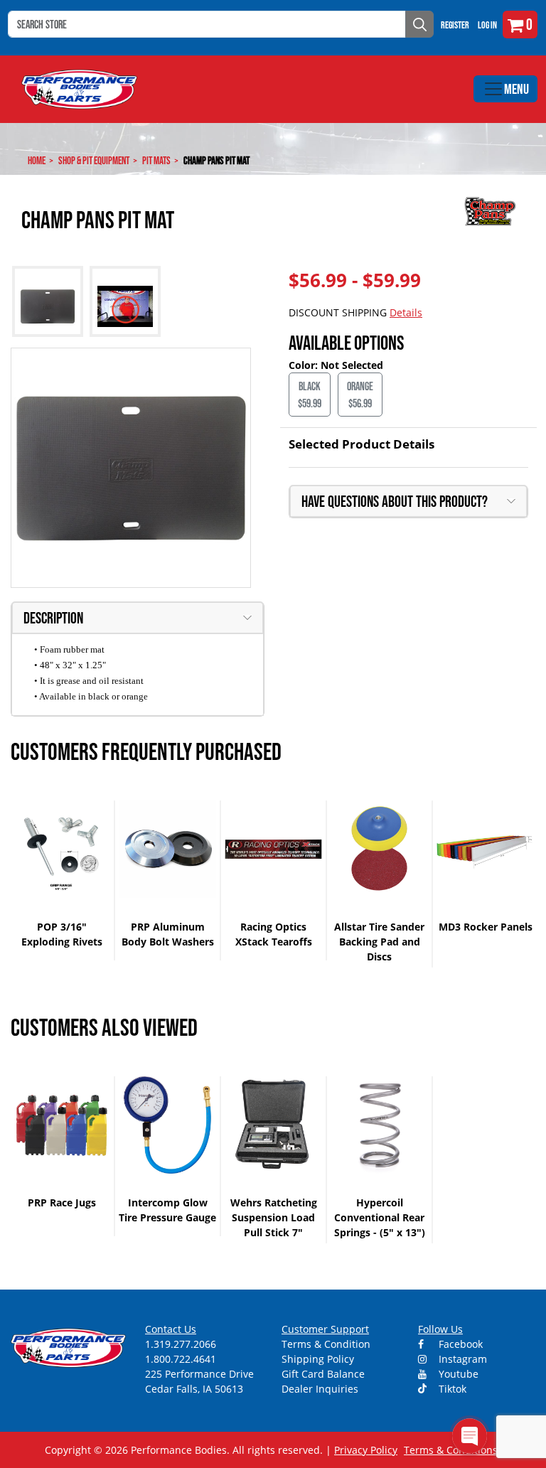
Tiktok (451, 1388)
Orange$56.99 (360, 394)
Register (455, 25)
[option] (62, 880)
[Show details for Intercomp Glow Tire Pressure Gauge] (167, 1125)
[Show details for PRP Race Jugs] (61, 1125)
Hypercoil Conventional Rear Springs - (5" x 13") (379, 1217)
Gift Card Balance (323, 1374)
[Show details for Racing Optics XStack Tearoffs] (273, 849)
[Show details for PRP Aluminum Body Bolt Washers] (167, 849)
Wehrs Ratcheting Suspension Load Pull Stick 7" (273, 1217)
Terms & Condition (326, 1344)
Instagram (461, 1359)
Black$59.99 (309, 394)
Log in (487, 25)
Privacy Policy (365, 1450)
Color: (305, 365)
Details (406, 312)
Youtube (457, 1374)
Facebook (459, 1344)
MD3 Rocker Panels (485, 926)
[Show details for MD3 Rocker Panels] (485, 849)
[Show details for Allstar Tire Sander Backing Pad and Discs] (379, 849)
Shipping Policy (318, 1359)
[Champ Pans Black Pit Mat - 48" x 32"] (131, 467)
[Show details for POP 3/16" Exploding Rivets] (61, 849)
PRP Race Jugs (62, 1202)
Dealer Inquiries (320, 1388)
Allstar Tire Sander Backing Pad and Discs (379, 941)
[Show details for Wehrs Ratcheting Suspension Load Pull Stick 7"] (273, 1125)
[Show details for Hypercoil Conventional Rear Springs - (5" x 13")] (379, 1125)
